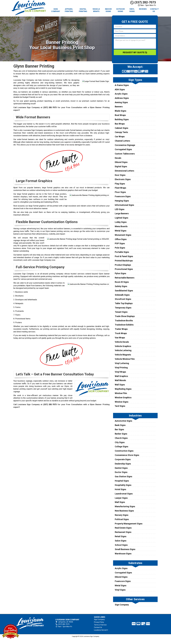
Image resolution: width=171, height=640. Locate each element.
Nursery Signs (121, 515)
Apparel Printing (69, 10)
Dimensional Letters (124, 171)
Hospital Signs (122, 481)
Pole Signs (120, 248)
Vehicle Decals (122, 342)
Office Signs (121, 239)
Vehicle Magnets (123, 354)
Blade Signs (120, 111)
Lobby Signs (121, 222)
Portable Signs (122, 252)
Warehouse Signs (123, 553)
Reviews (143, 9)
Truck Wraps (121, 333)
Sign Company (55, 10)
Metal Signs (120, 230)
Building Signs (122, 119)
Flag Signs (120, 183)
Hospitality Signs (123, 485)
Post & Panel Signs (124, 256)
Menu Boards (121, 226)
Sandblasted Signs (124, 290)
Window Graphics (123, 397)
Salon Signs (120, 540)
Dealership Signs (123, 463)
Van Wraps (120, 337)
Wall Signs (120, 384)
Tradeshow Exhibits (124, 324)
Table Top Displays (124, 303)
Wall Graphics (121, 376)
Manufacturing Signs (125, 506)
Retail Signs (120, 536)
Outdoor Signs (120, 10)
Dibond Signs (121, 162)
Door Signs (120, 175)
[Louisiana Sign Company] (30, 623)
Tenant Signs (121, 312)
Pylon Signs (120, 273)
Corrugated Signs (123, 149)
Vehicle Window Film (125, 359)
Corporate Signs (123, 459)
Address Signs (122, 98)
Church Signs (121, 438)
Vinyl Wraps (120, 372)
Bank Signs (120, 425)
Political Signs (122, 519)
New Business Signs (124, 510)
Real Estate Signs (123, 528)
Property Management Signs (128, 523)
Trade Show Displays (125, 316)
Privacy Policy (99, 622)
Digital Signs (121, 166)
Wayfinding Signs (123, 389)
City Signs (120, 442)
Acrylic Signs (121, 94)
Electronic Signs (123, 179)
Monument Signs (123, 235)
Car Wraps (120, 136)
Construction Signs (124, 451)
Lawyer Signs (121, 498)
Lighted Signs (121, 218)
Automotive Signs (123, 421)
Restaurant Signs (123, 532)
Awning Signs (121, 102)
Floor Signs (120, 192)
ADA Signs (120, 89)
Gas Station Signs (123, 476)
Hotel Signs (120, 489)
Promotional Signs (124, 269)
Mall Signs (120, 502)
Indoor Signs (108, 10)
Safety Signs (121, 286)
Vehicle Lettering (123, 350)
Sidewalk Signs (122, 295)
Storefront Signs (123, 299)
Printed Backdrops (124, 260)
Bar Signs (119, 429)
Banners (119, 106)
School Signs (121, 545)
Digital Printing (83, 10)
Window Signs (121, 402)
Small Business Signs (125, 549)
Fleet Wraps (120, 188)
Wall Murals (120, 380)
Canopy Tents (121, 132)
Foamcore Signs (123, 196)
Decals (118, 158)
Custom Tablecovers (125, 153)
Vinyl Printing (121, 367)
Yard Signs (120, 406)
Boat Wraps (120, 115)
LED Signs (119, 209)
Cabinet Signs (121, 128)
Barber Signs (121, 434)
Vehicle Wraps (96, 10)
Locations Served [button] (100, 630)
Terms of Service (100, 625)
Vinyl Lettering (122, 363)
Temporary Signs (123, 307)
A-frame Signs (122, 85)
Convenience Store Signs (127, 455)
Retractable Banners (124, 277)
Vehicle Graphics (123, 346)
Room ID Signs (122, 282)
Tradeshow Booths (124, 320)
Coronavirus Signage (125, 145)
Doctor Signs (121, 472)
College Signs (121, 446)
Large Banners (122, 213)
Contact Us (154, 10)
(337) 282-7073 (145, 2)
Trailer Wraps (121, 329)
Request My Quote (134, 52)
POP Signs (120, 243)
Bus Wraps (120, 123)
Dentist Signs (121, 468)
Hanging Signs (122, 200)
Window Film (121, 393)
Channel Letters (122, 141)
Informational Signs (124, 205)
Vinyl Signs (132, 10)
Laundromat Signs (124, 493)
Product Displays (123, 265)
